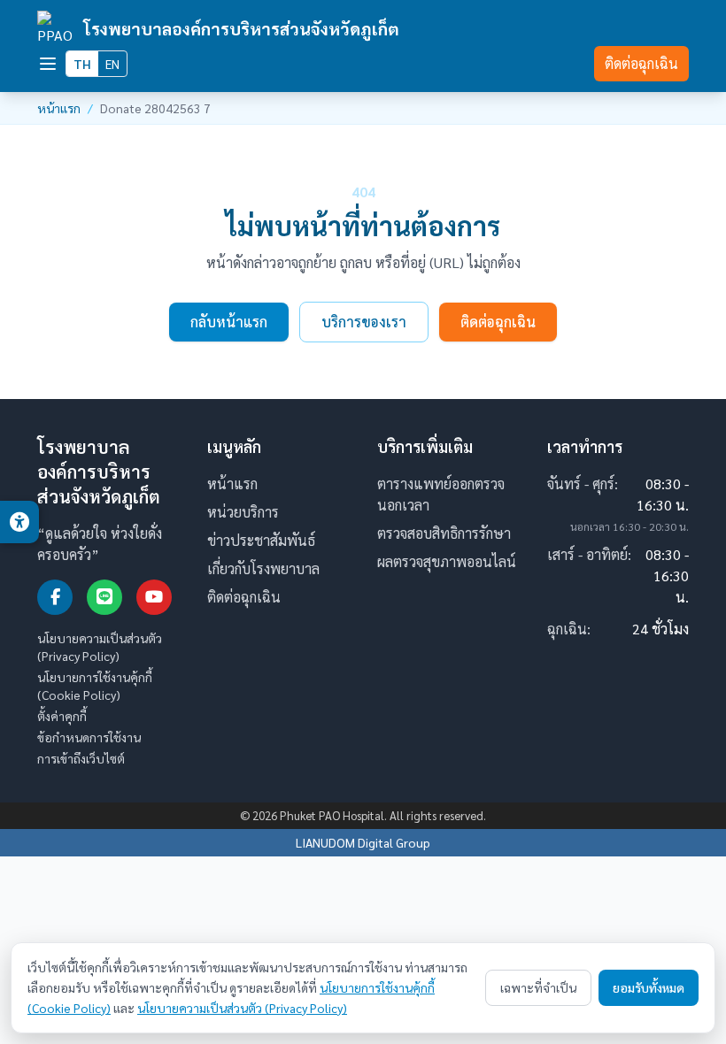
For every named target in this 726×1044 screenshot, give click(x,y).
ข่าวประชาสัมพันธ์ (261, 540)
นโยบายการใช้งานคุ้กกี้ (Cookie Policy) (94, 685)
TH (82, 64)
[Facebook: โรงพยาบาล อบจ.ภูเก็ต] (55, 597)
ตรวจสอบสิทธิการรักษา (444, 533)
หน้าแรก (59, 108)
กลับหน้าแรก (228, 321)
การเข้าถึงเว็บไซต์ (81, 758)
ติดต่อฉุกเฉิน (641, 63)
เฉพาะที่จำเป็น (538, 987)
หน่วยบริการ (243, 512)
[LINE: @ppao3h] (104, 597)
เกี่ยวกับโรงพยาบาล (263, 568)
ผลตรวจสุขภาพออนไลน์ (446, 561)
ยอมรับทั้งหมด (648, 987)
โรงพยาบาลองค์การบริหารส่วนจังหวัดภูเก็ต (241, 28)
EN (112, 64)
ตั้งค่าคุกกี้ (62, 716)
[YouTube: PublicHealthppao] (154, 597)
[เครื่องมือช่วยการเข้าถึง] (19, 522)
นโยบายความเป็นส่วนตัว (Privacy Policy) (99, 647)
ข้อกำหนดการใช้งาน (89, 737)
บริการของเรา (363, 321)
